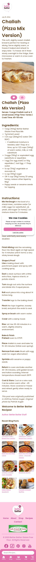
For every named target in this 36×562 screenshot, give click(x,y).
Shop (21, 518)
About (13, 518)
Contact (18, 522)
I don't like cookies (18, 232)
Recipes (29, 518)
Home (6, 518)
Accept (18, 229)
